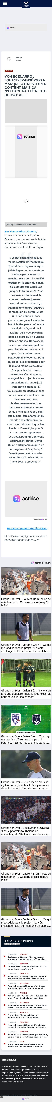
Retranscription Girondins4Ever (27, 528)
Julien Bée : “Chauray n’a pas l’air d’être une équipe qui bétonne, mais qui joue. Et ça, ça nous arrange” (27, 977)
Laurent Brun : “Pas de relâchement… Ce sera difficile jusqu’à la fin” (27, 968)
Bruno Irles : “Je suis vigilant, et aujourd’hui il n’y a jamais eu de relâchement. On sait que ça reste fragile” (27, 1016)
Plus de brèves (12, 944)
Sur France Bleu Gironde (20, 231)
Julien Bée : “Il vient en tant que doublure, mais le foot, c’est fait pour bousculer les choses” (28, 1035)
